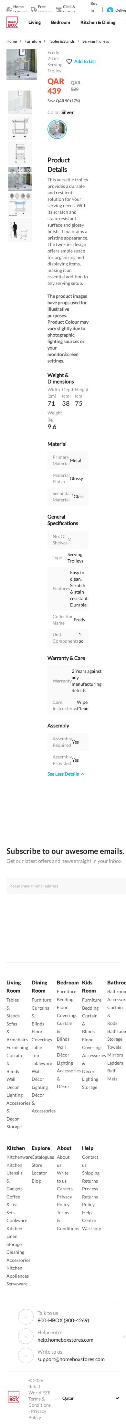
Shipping (91, 1173)
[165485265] (57, 129)
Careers (65, 1188)
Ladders (115, 1063)
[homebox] (14, 22)
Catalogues (43, 1157)
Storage (14, 1126)
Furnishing (17, 1047)
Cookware (16, 1220)
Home (11, 41)
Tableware (42, 1063)
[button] (81, 61)
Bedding (65, 999)
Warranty (91, 1228)
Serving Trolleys (95, 41)
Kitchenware (19, 1157)
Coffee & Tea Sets (13, 1204)
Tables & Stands (62, 41)
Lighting (14, 1095)
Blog (36, 1181)
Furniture (33, 41)
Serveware (16, 1283)
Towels (114, 1047)
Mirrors (115, 1055)
